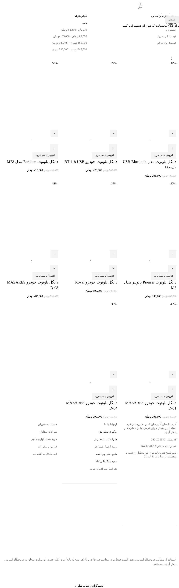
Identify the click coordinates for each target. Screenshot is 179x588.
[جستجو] (154, 6)
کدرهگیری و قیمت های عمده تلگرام (29, 573)
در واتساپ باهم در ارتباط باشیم (148, 571)
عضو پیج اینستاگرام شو (86, 571)
